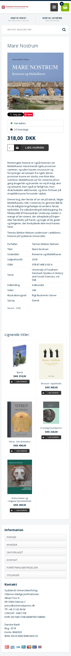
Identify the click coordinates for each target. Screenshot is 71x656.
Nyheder (12, 544)
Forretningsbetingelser (22, 567)
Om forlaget (15, 552)
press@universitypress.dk (20, 605)
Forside (11, 537)
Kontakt (12, 560)
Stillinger (13, 575)
